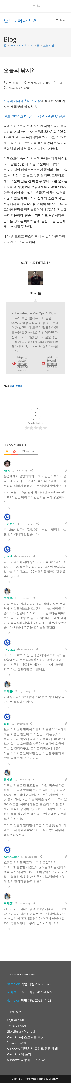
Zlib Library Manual (21, 1031)
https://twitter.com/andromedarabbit (22, 363)
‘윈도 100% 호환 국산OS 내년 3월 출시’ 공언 (34, 116)
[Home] (5, 45)
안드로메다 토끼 (21, 20)
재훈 (12, 386)
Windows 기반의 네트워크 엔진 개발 (32, 1048)
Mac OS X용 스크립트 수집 (25, 1037)
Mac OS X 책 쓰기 (19, 1054)
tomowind (11, 857)
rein (7, 471)
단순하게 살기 (16, 1026)
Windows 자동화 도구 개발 (26, 1060)
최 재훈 (13, 83)
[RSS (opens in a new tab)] (38, 6)
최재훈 (8, 779)
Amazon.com (16, 1043)
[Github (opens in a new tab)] (33, 6)
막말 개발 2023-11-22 (36, 984)
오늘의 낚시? (50, 45)
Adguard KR (15, 1020)
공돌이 (19, 386)
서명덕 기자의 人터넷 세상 (22, 101)
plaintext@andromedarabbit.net (52, 363)
